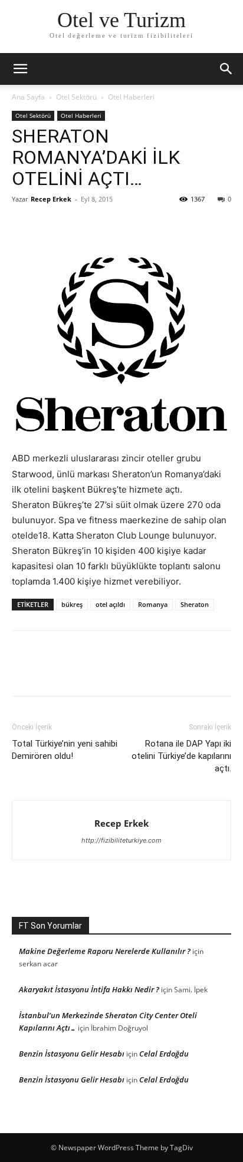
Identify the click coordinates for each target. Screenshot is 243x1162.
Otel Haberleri (131, 97)
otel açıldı (110, 604)
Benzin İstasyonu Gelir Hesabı (71, 1053)
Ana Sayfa (28, 97)
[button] (226, 69)
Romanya (153, 604)
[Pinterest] (78, 225)
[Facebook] (23, 225)
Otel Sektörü (76, 97)
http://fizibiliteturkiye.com (121, 840)
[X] (51, 225)
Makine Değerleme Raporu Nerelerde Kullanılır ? (105, 951)
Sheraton (194, 604)
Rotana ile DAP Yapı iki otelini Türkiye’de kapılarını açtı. (181, 756)
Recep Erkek (51, 198)
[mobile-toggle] (20, 69)
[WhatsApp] (105, 225)
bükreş (72, 604)
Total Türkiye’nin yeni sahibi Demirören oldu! (64, 749)
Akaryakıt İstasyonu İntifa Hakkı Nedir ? (89, 989)
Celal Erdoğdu (164, 1053)
